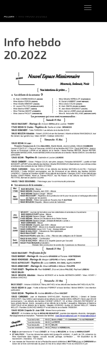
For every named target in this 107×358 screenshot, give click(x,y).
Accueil (9, 16)
